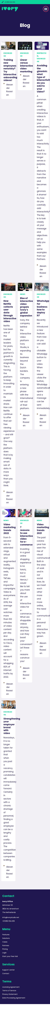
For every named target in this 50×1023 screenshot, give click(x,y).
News (22, 294)
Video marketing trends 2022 (9, 529)
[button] (46, 9)
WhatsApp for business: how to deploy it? (43, 308)
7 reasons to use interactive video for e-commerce (26, 536)
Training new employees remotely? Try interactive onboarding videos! (10, 70)
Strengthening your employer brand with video (11, 726)
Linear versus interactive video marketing (26, 65)
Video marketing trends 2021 (43, 529)
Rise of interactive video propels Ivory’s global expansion (26, 307)
